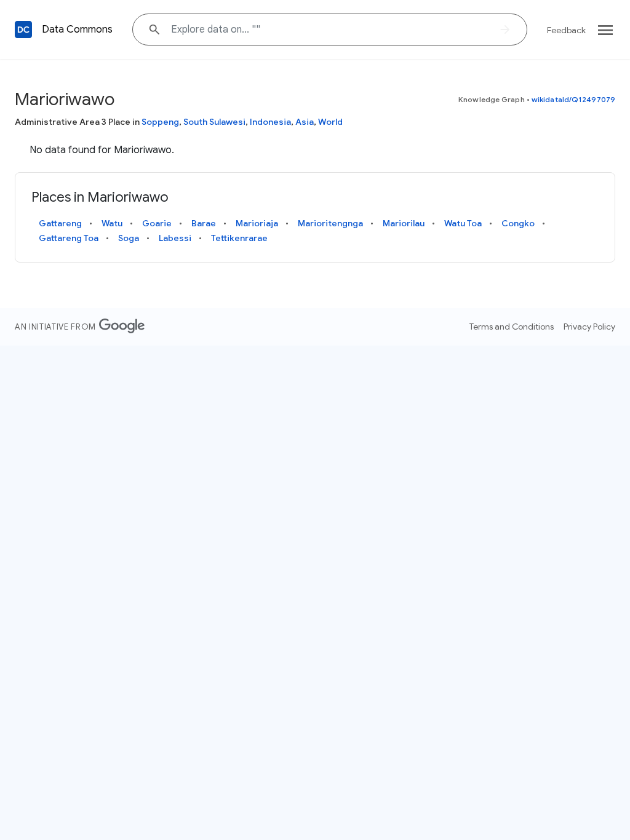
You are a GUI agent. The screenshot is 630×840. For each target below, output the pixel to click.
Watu (112, 223)
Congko (518, 223)
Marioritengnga (330, 223)
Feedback (566, 30)
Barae (203, 223)
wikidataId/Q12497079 (573, 99)
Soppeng (160, 121)
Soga (128, 238)
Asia (304, 121)
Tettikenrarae (239, 238)
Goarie (157, 223)
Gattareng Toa (68, 238)
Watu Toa (463, 223)
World (330, 121)
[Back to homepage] (23, 29)
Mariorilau (404, 223)
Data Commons (77, 29)
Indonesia (270, 121)
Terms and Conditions (511, 326)
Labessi (175, 238)
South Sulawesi (214, 121)
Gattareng (60, 223)
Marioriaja (257, 223)
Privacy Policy (589, 326)
